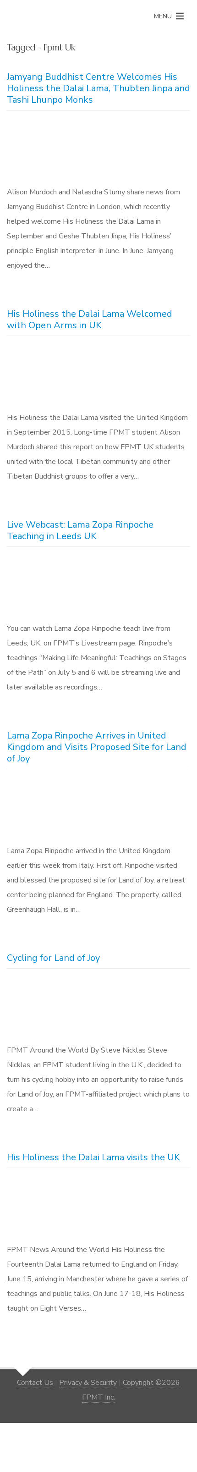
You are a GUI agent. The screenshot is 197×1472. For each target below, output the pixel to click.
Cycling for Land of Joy (53, 958)
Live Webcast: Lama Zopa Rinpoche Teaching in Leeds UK (80, 530)
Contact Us (35, 1383)
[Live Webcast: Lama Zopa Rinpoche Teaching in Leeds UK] (98, 586)
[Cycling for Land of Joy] (98, 1008)
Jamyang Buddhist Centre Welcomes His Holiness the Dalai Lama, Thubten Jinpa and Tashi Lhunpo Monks (98, 88)
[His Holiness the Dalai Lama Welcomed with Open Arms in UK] (98, 375)
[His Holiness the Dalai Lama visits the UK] (98, 1207)
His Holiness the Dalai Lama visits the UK (93, 1157)
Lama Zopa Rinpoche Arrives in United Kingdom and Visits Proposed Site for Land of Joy (96, 747)
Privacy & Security (88, 1383)
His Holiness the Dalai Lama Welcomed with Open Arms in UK (89, 319)
